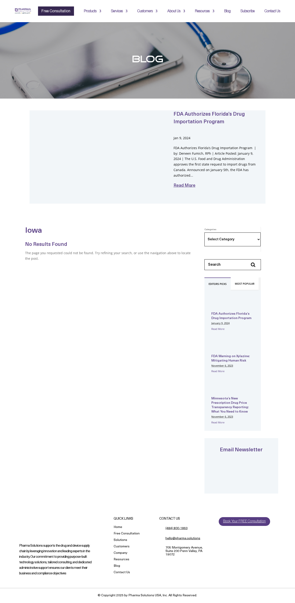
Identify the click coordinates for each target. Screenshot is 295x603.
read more (184, 186)
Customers (145, 11)
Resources (202, 11)
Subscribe (248, 11)
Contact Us (272, 11)
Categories (210, 230)
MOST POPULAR (244, 283)
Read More (217, 329)
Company (120, 553)
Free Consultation (56, 11)
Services (117, 11)
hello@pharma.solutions (182, 538)
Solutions (120, 540)
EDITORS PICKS (218, 284)
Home (118, 527)
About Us (173, 11)
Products (90, 11)
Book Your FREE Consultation (244, 521)
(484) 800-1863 (176, 528)
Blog (227, 11)
